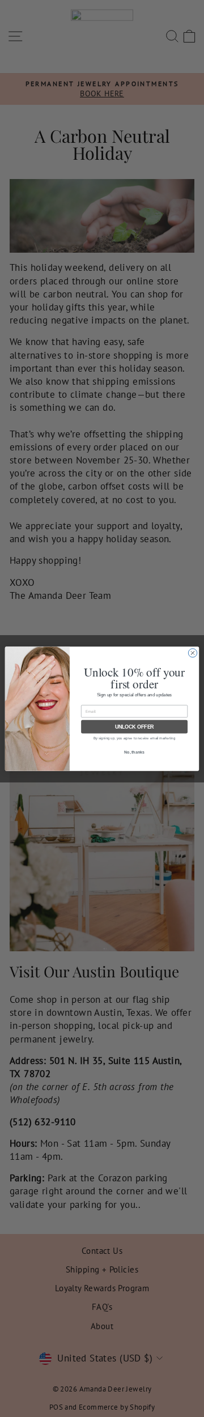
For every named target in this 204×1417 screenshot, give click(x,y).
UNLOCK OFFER (134, 726)
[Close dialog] (192, 652)
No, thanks (134, 752)
